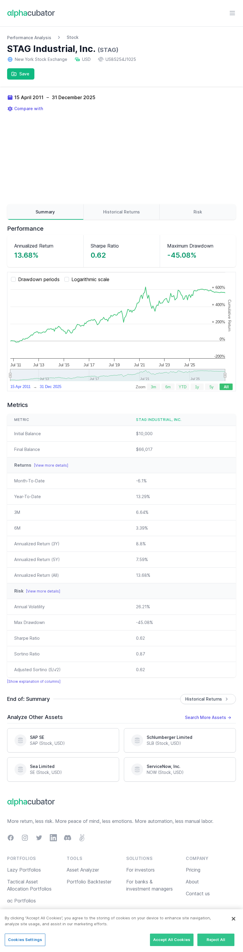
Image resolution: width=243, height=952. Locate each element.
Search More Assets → (208, 717)
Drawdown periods (39, 279)
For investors (140, 870)
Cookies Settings (25, 939)
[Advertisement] (121, 157)
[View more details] (51, 465)
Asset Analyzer (83, 870)
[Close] (233, 918)
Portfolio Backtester (89, 882)
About (192, 882)
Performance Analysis (29, 37)
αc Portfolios (21, 901)
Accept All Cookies (171, 939)
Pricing (193, 870)
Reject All (216, 939)
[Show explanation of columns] (33, 681)
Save (24, 73)
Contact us (198, 893)
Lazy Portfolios (24, 870)
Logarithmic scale (90, 279)
